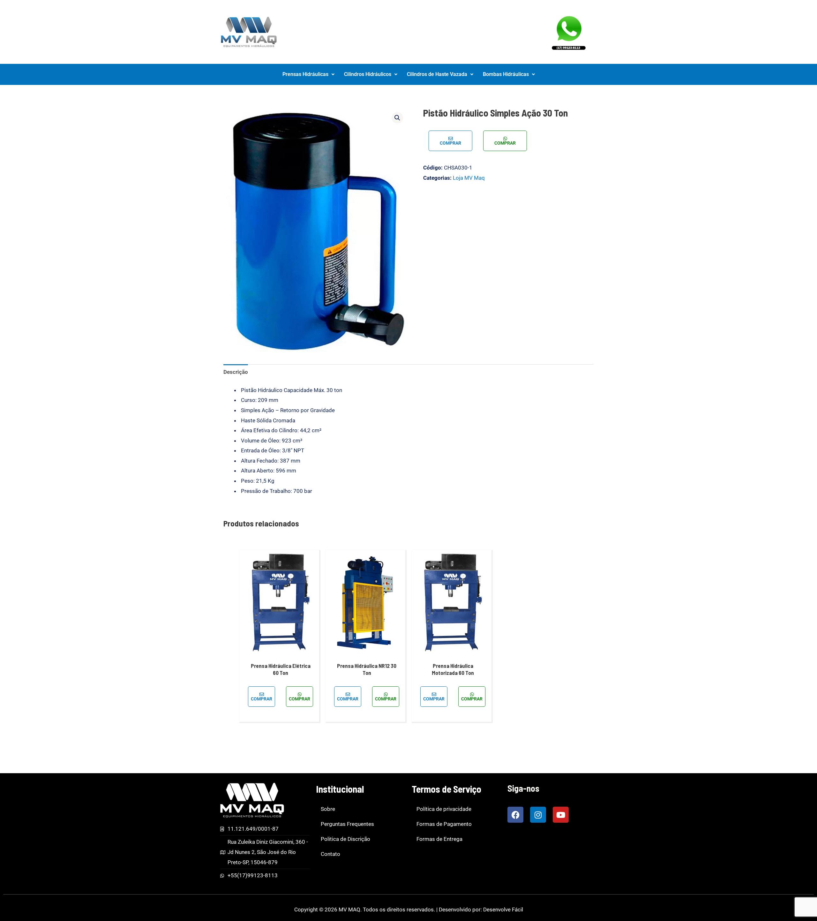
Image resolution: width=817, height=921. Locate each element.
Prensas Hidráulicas (305, 74)
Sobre (328, 809)
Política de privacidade (443, 809)
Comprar (450, 143)
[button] (308, 74)
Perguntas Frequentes (347, 824)
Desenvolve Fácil (503, 909)
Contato (330, 854)
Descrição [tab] (235, 372)
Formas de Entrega (439, 839)
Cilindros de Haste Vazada (437, 74)
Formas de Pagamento (444, 824)
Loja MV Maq (469, 178)
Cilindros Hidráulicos (367, 74)
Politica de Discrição (345, 839)
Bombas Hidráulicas (506, 74)
